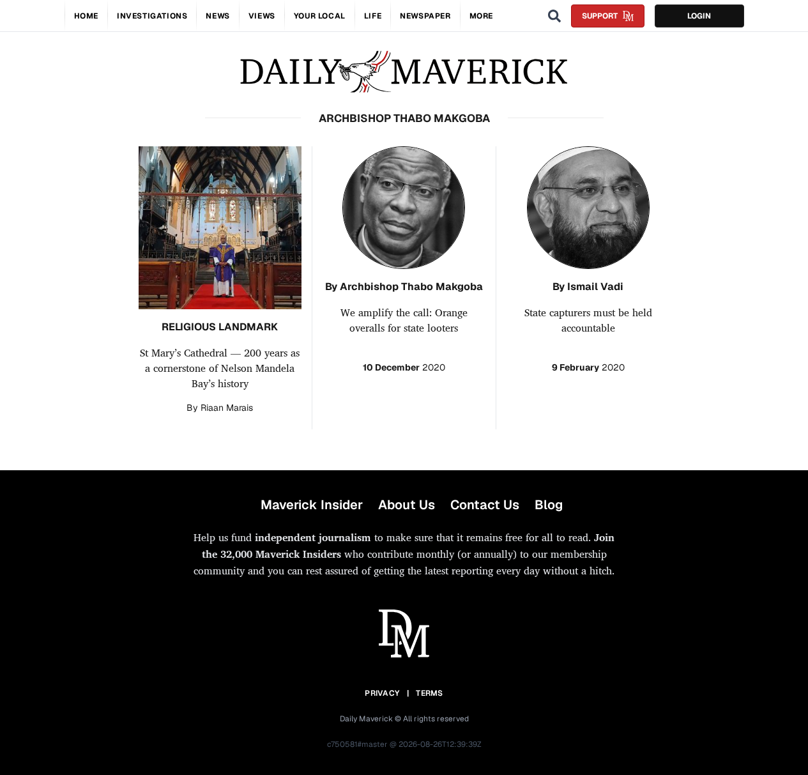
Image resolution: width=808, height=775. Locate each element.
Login (699, 16)
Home (86, 16)
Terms (429, 693)
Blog (549, 504)
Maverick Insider (312, 504)
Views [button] (261, 16)
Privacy (382, 693)
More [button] (481, 16)
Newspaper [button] (425, 16)
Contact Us (484, 504)
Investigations (152, 16)
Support (600, 16)
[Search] (554, 16)
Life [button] (372, 16)
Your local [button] (320, 16)
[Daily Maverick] (404, 72)
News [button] (217, 16)
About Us (406, 504)
